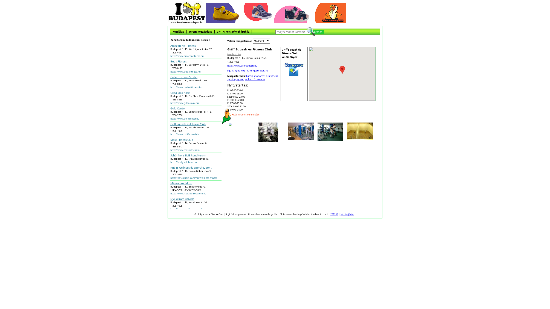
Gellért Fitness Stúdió (183, 77)
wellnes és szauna (255, 79)
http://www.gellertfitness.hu (186, 87)
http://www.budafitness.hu (185, 71)
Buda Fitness (178, 61)
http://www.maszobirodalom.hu (188, 193)
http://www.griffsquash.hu (185, 134)
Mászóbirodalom (181, 183)
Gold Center (178, 108)
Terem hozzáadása (200, 31)
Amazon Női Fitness (183, 46)
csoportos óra (262, 75)
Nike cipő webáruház (235, 31)
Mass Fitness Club (181, 140)
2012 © (334, 214)
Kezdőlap (178, 31)
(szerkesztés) (234, 54)
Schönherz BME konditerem (188, 155)
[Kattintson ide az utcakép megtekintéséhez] (230, 125)
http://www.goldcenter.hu (184, 118)
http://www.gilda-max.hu (184, 103)
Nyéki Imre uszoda (182, 199)
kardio (250, 75)
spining (231, 79)
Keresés (317, 31)
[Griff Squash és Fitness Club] (268, 140)
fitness (274, 75)
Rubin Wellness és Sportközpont (191, 168)
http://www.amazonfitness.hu (187, 56)
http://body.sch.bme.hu (183, 162)
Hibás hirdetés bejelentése (246, 114)
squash (240, 79)
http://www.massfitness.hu (185, 149)
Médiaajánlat (347, 214)
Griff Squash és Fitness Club (188, 124)
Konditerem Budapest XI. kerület (190, 39)
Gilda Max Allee (180, 93)
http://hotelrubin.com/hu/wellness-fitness (193, 177)
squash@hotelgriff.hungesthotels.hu (248, 70)
